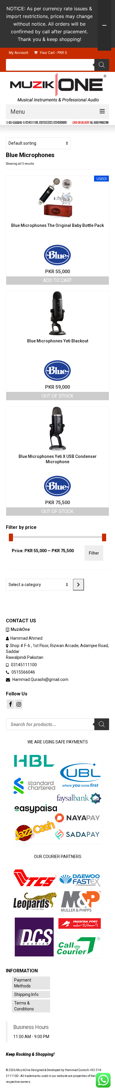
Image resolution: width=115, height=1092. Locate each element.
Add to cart (57, 280)
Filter (94, 553)
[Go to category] (78, 584)
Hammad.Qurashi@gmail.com (40, 679)
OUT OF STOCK (57, 396)
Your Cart (53, 53)
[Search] (101, 65)
